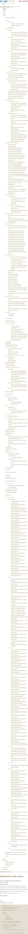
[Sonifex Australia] (4, 7)
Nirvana (17, 932)
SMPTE (1, 901)
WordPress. (22, 932)
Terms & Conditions (9, 919)
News (1, 871)
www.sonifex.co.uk (22, 854)
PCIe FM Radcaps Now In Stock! (6, 902)
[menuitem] (4, 9)
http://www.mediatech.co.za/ (12, 892)
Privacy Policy (8, 917)
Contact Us (7, 915)
